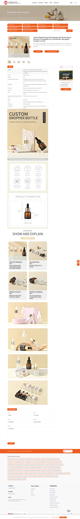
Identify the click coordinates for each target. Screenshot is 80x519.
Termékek (40, 2)
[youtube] (71, 514)
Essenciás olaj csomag (22, 14)
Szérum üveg (11, 24)
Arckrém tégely (26, 24)
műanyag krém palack (28, 30)
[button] (8, 47)
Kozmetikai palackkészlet (59, 27)
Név (8, 412)
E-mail (34, 412)
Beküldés (11, 443)
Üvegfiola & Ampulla (12, 30)
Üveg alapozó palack (12, 27)
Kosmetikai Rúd (42, 27)
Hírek (50, 2)
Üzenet (9, 425)
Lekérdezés (38, 51)
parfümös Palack (27, 27)
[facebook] (68, 514)
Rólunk (46, 2)
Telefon (9, 419)
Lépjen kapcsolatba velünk (51, 51)
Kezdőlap (34, 2)
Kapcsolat (56, 2)
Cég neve (34, 419)
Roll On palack (42, 24)
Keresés (69, 30)
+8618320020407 (65, 84)
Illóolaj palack (57, 24)
